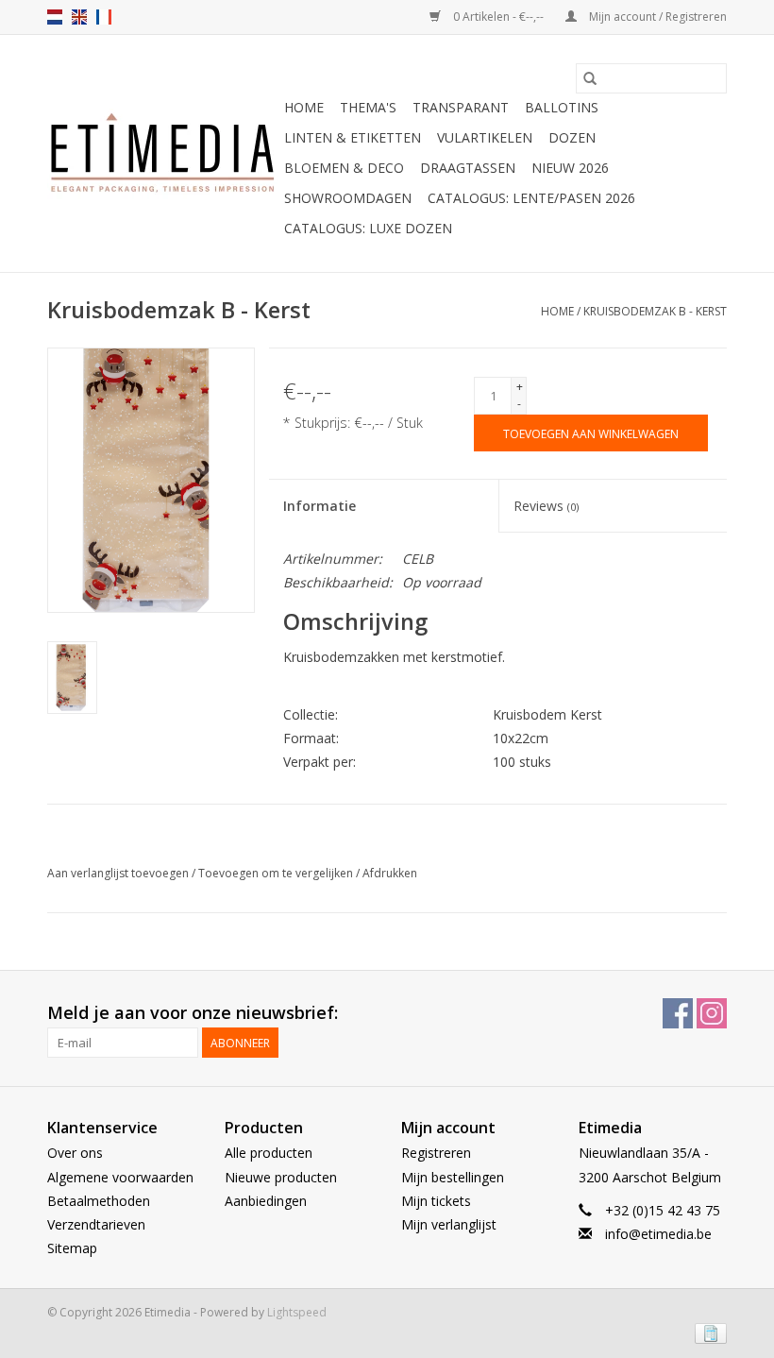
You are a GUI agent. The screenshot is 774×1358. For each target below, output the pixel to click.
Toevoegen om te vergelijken (277, 873)
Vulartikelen (484, 137)
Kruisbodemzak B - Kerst (655, 311)
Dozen (572, 137)
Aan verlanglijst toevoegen (119, 873)
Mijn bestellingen (452, 1177)
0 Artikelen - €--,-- (498, 16)
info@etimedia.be (658, 1234)
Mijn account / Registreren (656, 16)
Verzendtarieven (96, 1224)
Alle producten (268, 1153)
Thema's (368, 107)
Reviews (546, 506)
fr (103, 17)
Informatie (319, 506)
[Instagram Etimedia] (712, 1013)
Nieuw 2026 (570, 168)
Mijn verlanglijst (448, 1224)
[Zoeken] (590, 78)
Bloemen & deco (344, 168)
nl (54, 17)
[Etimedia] (162, 154)
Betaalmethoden (98, 1201)
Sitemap (72, 1248)
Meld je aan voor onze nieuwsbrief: (192, 1013)
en (79, 17)
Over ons (75, 1153)
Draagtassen (467, 168)
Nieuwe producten (281, 1177)
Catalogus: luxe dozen (368, 228)
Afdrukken (389, 873)
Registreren (436, 1153)
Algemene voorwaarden (120, 1177)
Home (304, 107)
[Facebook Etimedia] (678, 1013)
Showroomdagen (348, 198)
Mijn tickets (436, 1201)
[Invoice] (707, 1332)
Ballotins (561, 107)
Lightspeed (297, 1312)
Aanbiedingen (266, 1201)
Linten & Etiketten (352, 137)
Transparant (460, 107)
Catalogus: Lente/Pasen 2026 (531, 198)
